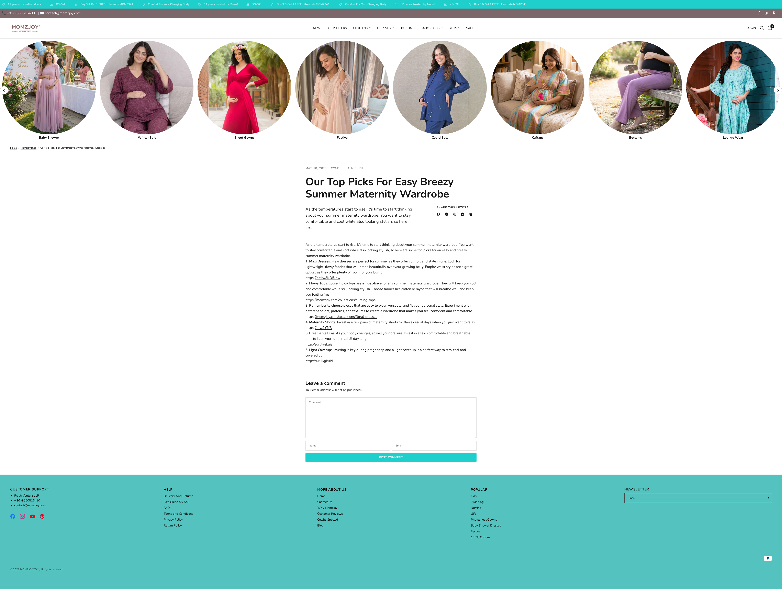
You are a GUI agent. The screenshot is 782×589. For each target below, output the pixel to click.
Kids (474, 496)
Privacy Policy (173, 520)
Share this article (453, 207)
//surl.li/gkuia (323, 344)
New (317, 28)
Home (13, 147)
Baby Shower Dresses (486, 525)
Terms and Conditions (178, 514)
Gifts (453, 28)
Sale (470, 28)
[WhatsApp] (463, 214)
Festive (475, 531)
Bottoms (407, 28)
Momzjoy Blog (28, 147)
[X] (447, 214)
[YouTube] (34, 516)
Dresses (384, 28)
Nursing (476, 508)
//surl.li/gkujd (323, 361)
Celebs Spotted (327, 520)
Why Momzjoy (327, 508)
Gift (473, 514)
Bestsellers (337, 28)
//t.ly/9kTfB (323, 327)
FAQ (167, 508)
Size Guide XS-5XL (176, 502)
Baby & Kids (430, 28)
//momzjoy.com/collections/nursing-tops (345, 300)
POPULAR (479, 489)
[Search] (762, 28)
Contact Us (324, 502)
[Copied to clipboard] (471, 214)
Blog (320, 525)
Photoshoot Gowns (484, 520)
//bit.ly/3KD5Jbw (327, 277)
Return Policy (173, 525)
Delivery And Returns (178, 496)
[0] (769, 28)
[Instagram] (24, 516)
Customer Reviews (330, 514)
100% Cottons (480, 537)
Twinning (477, 502)
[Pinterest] (455, 214)
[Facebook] (439, 214)
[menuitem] (317, 28)
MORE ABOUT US (331, 489)
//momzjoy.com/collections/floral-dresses (346, 316)
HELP (168, 489)
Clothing (360, 28)
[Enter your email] (768, 498)
